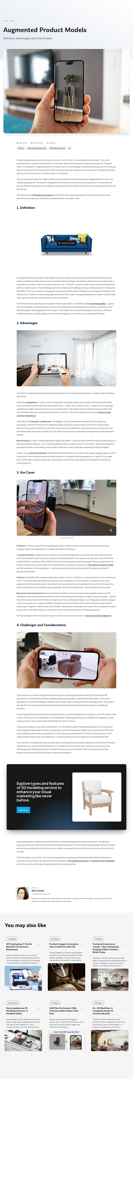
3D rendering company (42, 194)
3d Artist (21, 148)
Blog (12, 21)
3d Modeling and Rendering (37, 148)
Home (5, 21)
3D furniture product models (101, 564)
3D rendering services (78, 860)
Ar (69, 148)
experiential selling (98, 303)
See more (23, 809)
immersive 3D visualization (103, 860)
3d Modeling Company (57, 148)
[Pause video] (111, 530)
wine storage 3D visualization (98, 615)
